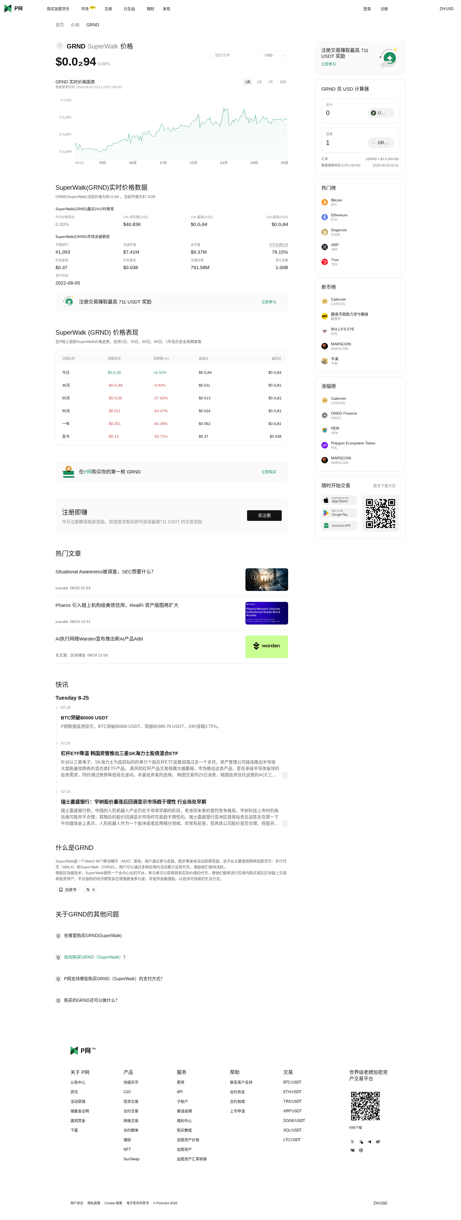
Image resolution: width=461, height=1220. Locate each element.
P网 (88, 472)
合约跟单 (131, 1130)
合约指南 (237, 1101)
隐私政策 (94, 1203)
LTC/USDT (292, 1139)
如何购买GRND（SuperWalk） (93, 957)
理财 (127, 1139)
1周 (247, 82)
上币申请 (237, 1110)
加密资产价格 (188, 1139)
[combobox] (234, 55)
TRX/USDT (292, 1101)
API (180, 1091)
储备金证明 (79, 1110)
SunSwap (132, 1158)
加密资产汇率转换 (192, 1158)
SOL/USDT (292, 1130)
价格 (75, 25)
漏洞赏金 (77, 1120)
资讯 (74, 1091)
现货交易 (131, 1101)
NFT (127, 1149)
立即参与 (268, 302)
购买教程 (184, 1130)
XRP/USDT (292, 1110)
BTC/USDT (292, 1082)
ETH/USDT (292, 1091)
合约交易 (131, 1110)
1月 (259, 82)
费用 (180, 1082)
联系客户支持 (241, 1082)
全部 (283, 82)
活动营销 (77, 1101)
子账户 (182, 1101)
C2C (127, 1091)
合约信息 (237, 1091)
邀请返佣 (184, 1110)
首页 (59, 25)
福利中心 (184, 1120)
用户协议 (76, 1203)
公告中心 (77, 1082)
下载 (74, 1130)
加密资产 (184, 1149)
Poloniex (21, 9)
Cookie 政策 (113, 1203)
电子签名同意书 (137, 1203)
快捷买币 (131, 1082)
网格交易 (131, 1120)
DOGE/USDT (294, 1120)
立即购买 (268, 472)
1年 (270, 82)
